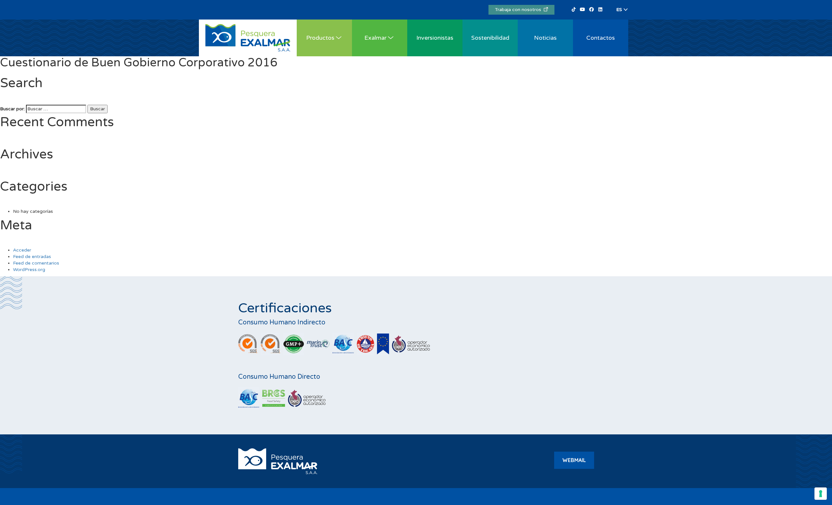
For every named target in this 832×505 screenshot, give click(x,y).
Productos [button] (320, 37)
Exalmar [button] (375, 37)
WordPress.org (29, 269)
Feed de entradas (32, 256)
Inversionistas (434, 37)
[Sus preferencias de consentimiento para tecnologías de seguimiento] (820, 493)
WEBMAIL (574, 460)
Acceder (22, 250)
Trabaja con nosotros (519, 9)
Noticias (545, 37)
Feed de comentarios (36, 263)
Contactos (600, 37)
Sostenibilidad (490, 37)
